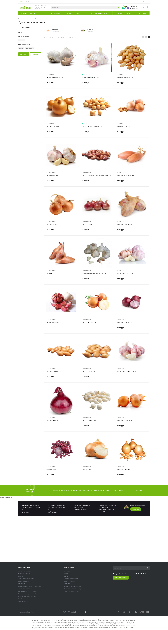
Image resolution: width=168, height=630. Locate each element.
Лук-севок (56, 29)
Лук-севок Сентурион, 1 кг (124, 420)
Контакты (67, 584)
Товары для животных (25, 589)
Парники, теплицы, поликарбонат (28, 594)
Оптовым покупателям (71, 578)
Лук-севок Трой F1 (87, 469)
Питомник (21, 604)
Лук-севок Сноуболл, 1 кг (89, 420)
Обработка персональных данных (74, 589)
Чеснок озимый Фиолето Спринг (127, 371)
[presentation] (45, 58)
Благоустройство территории (27, 596)
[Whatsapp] (123, 8)
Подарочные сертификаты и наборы (29, 586)
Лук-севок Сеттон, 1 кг (88, 371)
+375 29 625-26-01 (103, 507)
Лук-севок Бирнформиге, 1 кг (125, 175)
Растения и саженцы (24, 571)
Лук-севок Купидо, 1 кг (123, 469)
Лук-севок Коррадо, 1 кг (53, 224)
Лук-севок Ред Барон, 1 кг (124, 322)
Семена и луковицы (24, 573)
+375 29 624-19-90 (78, 507)
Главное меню (69, 567)
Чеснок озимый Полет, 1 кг (125, 273)
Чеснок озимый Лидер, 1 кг (54, 77)
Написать (136, 509)
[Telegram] (125, 8)
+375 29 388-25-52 (26, 507)
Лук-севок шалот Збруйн (124, 224)
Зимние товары (23, 601)
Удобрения (21, 584)
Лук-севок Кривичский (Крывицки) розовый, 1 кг (96, 175)
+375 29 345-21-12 (131, 6)
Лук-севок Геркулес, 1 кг (89, 322)
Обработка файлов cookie (71, 591)
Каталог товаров (24, 567)
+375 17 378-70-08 (52, 507)
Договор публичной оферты (72, 586)
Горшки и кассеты (23, 581)
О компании (67, 571)
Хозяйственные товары (25, 599)
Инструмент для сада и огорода (28, 591)
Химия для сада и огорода (26, 578)
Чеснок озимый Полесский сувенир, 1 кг (94, 273)
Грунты (20, 576)
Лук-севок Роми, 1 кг (52, 420)
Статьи (66, 576)
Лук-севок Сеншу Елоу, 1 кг (125, 77)
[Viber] (128, 8)
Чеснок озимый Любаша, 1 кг (90, 77)
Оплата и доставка (69, 581)
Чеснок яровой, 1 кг (52, 175)
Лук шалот (49, 273)
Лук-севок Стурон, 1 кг (123, 126)
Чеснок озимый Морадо (53, 322)
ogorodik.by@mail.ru (28, 1)
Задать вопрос (139, 490)
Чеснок (90, 29)
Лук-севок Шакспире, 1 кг (54, 126)
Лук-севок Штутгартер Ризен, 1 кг (92, 126)
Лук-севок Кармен (51, 469)
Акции (66, 573)
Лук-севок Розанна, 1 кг (89, 224)
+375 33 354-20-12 (119, 490)
